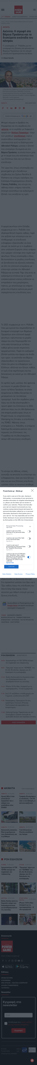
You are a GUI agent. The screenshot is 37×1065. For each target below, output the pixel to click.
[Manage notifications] (32, 1060)
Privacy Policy (30, 574)
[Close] (33, 491)
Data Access (18, 574)
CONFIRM (11, 566)
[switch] (29, 531)
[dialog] (18, 532)
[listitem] (18, 526)
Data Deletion (6, 574)
